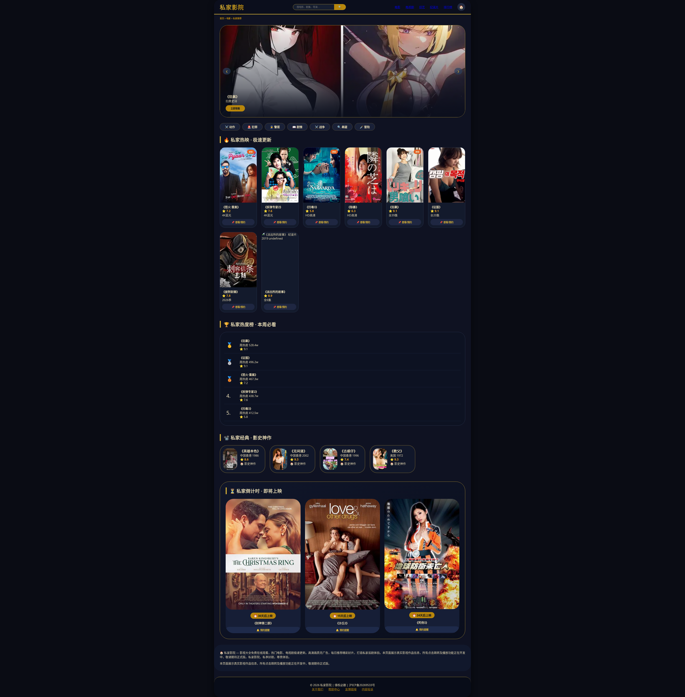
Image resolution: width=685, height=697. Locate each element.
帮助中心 (334, 689)
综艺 (422, 7)
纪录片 (434, 7)
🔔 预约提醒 (263, 630)
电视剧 (409, 7)
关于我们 (317, 689)
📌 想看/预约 (238, 222)
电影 (397, 7)
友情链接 (351, 689)
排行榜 (448, 7)
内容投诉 (367, 689)
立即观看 (235, 108)
